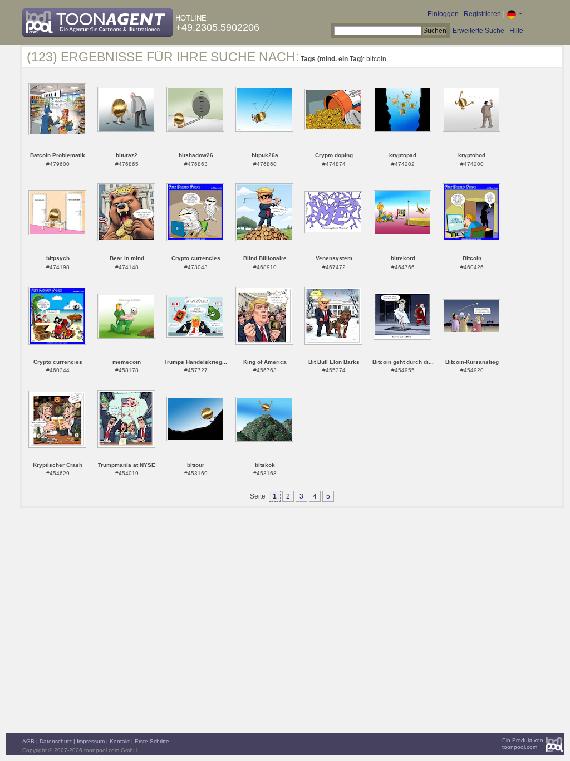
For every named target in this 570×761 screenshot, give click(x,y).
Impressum (91, 741)
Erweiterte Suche (478, 31)
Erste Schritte (152, 741)
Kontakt (120, 741)
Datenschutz (56, 741)
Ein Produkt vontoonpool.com (522, 743)
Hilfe (516, 31)
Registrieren (482, 14)
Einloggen (443, 14)
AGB (28, 741)
